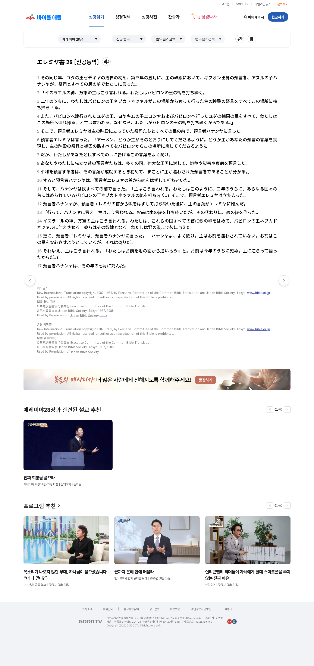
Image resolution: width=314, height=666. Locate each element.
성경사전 (149, 17)
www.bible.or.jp (258, 292)
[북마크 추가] (252, 39)
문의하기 (282, 4)
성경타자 (209, 17)
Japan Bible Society (84, 315)
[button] (79, 39)
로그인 (225, 4)
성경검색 (123, 17)
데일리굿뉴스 (262, 4)
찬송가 (174, 17)
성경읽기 (96, 17)
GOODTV (242, 4)
